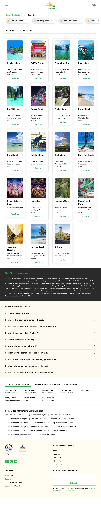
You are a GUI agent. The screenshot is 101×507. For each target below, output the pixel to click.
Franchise (9, 475)
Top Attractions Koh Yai (67, 427)
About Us (56, 454)
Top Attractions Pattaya (14, 415)
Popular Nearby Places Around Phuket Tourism (55, 384)
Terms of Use (58, 464)
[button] (5, 21)
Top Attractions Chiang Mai (17, 419)
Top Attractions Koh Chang (44, 434)
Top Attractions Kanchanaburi (42, 427)
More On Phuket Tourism (18, 384)
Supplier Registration (13, 482)
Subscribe (74, 483)
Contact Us (57, 457)
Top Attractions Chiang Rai (17, 427)
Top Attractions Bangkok (37, 415)
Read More (15, 79)
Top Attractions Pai (60, 430)
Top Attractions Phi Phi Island (62, 419)
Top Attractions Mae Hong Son (19, 434)
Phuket (23, 15)
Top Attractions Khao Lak (40, 430)
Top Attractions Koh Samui (17, 423)
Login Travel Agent (12, 486)
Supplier (8, 479)
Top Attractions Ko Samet (62, 423)
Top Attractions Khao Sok (17, 430)
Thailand (15, 15)
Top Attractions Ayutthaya (60, 415)
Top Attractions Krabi (39, 419)
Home (8, 15)
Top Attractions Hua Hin (40, 423)
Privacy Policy (58, 461)
